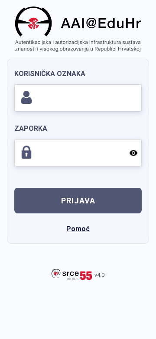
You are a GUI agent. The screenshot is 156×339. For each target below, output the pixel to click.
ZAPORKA (30, 128)
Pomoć (78, 229)
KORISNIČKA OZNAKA (49, 74)
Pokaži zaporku (132, 152)
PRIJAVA (78, 200)
